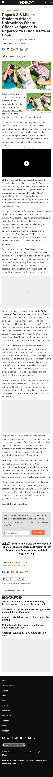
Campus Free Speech (10, 10)
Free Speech (22, 566)
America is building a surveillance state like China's (26, 618)
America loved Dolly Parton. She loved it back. (24, 634)
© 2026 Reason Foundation (12, 752)
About (4, 680)
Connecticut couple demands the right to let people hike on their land (26, 610)
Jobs (4, 700)
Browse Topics (8, 685)
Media (4, 725)
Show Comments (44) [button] (15, 590)
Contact (5, 720)
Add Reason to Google (15, 56)
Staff (4, 695)
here (25, 504)
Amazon (5, 730)
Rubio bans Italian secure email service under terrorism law (23, 626)
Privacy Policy (38, 752)
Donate (5, 705)
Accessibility (28, 752)
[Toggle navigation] (3, 2)
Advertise (6, 710)
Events (5, 690)
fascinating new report (12, 110)
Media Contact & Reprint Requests (16, 584)
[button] (50, 2)
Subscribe (38, 532)
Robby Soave (6, 44)
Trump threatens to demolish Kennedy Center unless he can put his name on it (24, 603)
